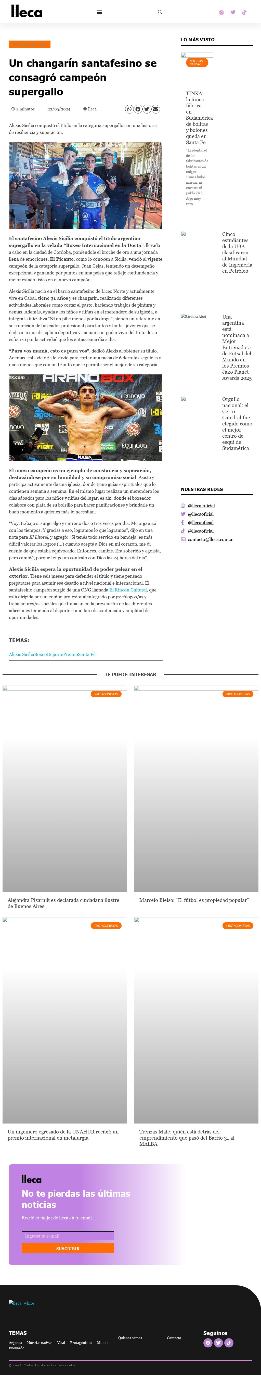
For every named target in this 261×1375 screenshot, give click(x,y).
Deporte (55, 654)
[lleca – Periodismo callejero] (44, 1179)
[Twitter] (233, 12)
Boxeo (40, 654)
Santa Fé (87, 654)
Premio (70, 654)
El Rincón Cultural (128, 589)
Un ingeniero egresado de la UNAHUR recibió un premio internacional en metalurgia (63, 1135)
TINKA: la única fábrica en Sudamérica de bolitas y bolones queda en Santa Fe (199, 117)
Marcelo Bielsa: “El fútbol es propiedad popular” (194, 900)
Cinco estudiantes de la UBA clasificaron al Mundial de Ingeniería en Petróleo (237, 252)
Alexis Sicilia (21, 654)
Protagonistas (30, 44)
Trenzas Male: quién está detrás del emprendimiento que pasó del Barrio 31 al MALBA (186, 1138)
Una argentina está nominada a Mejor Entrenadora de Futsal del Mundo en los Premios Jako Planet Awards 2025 (237, 347)
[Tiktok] (244, 12)
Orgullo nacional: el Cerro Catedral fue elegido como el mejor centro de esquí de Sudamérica (237, 423)
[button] (99, 12)
